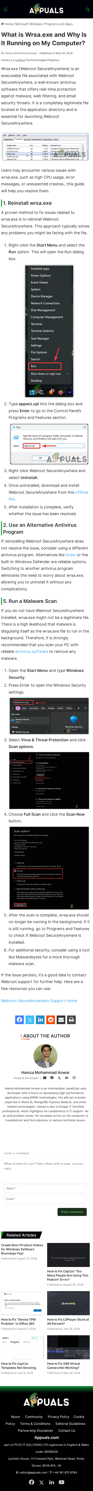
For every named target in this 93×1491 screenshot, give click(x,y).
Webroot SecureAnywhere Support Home (39, 1000)
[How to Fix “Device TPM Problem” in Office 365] (22, 1303)
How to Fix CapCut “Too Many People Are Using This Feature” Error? (67, 1275)
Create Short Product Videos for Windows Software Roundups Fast (22, 1249)
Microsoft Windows (28, 24)
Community (34, 1417)
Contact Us (66, 1431)
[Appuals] (46, 9)
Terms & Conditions (35, 1424)
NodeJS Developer (26, 1078)
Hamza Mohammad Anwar (19, 53)
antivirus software (31, 651)
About (15, 1417)
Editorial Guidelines (70, 1424)
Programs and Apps (59, 24)
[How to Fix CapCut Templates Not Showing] (22, 1347)
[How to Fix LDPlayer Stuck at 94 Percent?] (68, 1303)
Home (8, 24)
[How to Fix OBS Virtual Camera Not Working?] (68, 1347)
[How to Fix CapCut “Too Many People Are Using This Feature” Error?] (68, 1255)
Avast (71, 555)
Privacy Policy (58, 1417)
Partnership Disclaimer (35, 1431)
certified (20, 60)
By (3, 53)
